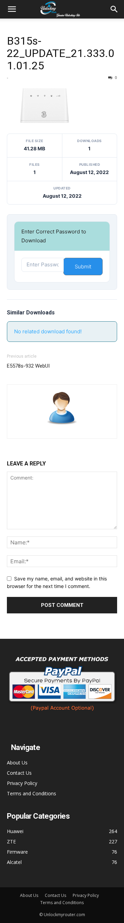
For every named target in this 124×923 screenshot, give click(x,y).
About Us (17, 762)
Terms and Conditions (31, 793)
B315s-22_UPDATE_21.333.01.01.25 (60, 53)
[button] (12, 9)
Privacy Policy (22, 783)
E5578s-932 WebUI (28, 366)
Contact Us (19, 773)
